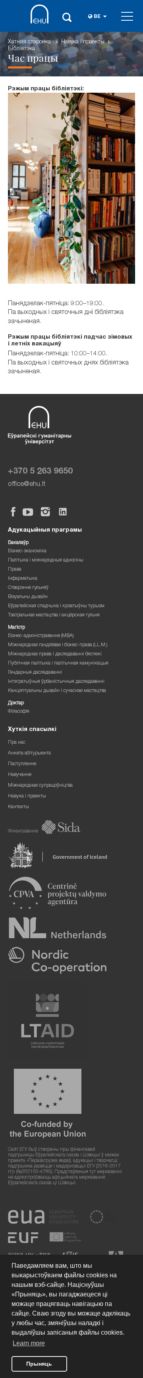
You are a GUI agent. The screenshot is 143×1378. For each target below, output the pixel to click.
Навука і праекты (82, 42)
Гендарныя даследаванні (35, 672)
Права (14, 569)
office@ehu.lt (26, 484)
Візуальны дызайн (28, 597)
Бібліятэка (21, 49)
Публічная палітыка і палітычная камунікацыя (58, 663)
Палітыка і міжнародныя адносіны (45, 560)
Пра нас (16, 742)
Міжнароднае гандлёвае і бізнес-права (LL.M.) (58, 645)
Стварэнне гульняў (28, 588)
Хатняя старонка (29, 42)
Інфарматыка (22, 578)
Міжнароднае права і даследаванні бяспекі (55, 654)
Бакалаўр (18, 543)
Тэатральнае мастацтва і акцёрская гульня (54, 615)
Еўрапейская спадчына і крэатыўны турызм (56, 606)
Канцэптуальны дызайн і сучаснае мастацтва (57, 691)
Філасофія (18, 711)
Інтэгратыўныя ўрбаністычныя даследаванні (56, 681)
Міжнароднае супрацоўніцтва (40, 785)
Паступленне (22, 764)
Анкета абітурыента (29, 753)
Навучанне (19, 775)
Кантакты (18, 807)
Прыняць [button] (39, 1363)
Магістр (16, 627)
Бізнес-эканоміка (27, 551)
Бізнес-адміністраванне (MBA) (41, 636)
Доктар (16, 703)
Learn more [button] (29, 1343)
